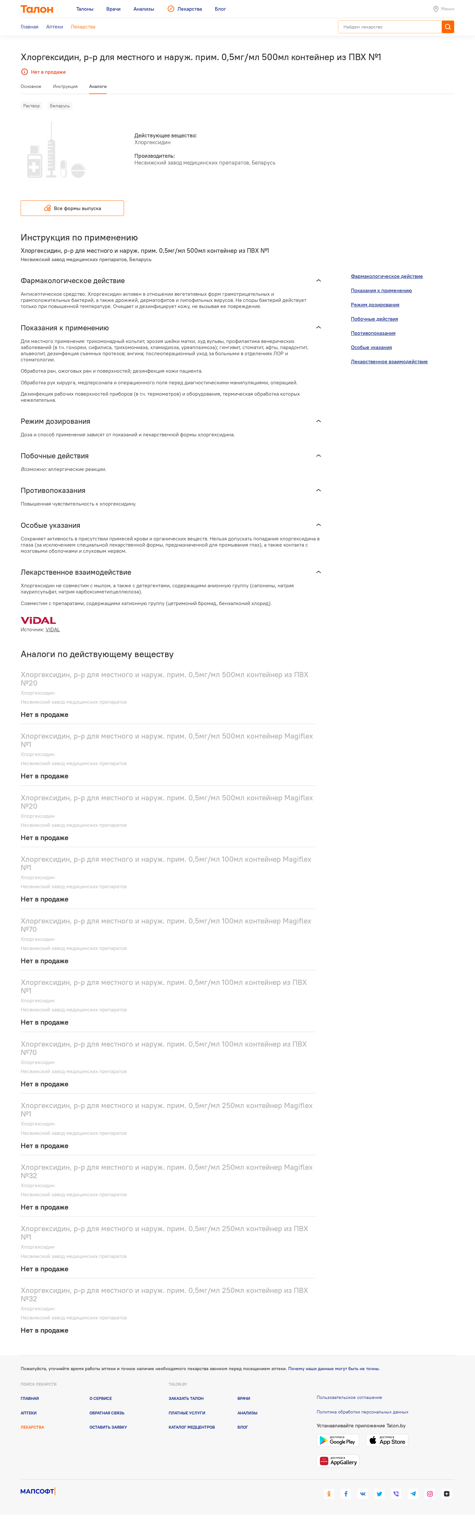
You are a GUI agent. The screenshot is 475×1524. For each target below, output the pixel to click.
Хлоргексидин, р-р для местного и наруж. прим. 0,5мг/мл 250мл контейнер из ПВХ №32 (164, 1294)
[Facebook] (346, 1494)
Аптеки (29, 1412)
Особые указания (371, 347)
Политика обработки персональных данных (362, 1412)
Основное (31, 86)
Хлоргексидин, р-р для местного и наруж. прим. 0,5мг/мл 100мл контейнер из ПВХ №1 (164, 986)
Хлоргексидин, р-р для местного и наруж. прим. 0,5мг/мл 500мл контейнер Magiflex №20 (167, 802)
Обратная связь (107, 1412)
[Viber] (396, 1494)
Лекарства (32, 1427)
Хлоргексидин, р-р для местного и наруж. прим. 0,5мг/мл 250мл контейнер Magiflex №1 (167, 1109)
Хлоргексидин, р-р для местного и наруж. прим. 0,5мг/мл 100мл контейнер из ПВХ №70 (164, 1048)
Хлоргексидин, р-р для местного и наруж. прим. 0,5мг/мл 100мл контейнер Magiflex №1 (166, 863)
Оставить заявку (108, 1427)
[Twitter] (379, 1494)
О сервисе (101, 1398)
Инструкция (65, 86)
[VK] (362, 1494)
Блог (243, 1427)
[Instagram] (430, 1494)
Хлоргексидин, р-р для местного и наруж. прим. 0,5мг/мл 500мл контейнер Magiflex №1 (167, 740)
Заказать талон (186, 1398)
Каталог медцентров (192, 1427)
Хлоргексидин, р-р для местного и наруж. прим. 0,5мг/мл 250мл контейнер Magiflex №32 (167, 1171)
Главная (30, 1398)
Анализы (248, 1412)
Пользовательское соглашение (349, 1397)
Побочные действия (374, 318)
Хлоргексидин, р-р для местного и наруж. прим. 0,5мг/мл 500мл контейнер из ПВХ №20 (165, 678)
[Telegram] (413, 1494)
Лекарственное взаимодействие (389, 361)
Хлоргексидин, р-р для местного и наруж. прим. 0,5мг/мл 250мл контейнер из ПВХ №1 (164, 1233)
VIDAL (53, 629)
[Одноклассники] (329, 1494)
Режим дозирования (375, 304)
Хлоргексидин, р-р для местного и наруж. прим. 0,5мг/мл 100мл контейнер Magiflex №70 (166, 925)
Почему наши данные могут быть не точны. (334, 1368)
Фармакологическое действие (387, 276)
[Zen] (446, 1494)
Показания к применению (381, 290)
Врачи (244, 1398)
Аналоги (98, 86)
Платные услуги (187, 1412)
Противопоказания (373, 333)
